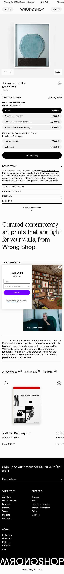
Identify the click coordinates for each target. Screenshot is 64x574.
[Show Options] (28, 286)
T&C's (8, 301)
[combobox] (16, 286)
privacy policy (14, 301)
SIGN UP (17, 292)
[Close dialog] (59, 266)
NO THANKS (16, 297)
